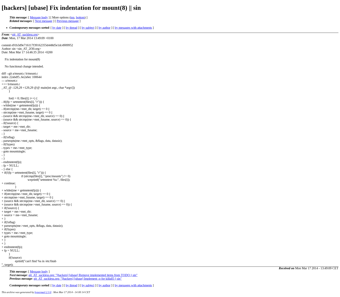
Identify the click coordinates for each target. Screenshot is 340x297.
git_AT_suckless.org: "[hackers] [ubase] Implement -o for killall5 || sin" (78, 278)
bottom (80, 17)
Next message (43, 21)
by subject (88, 27)
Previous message (68, 21)
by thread (71, 27)
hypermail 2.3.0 (43, 292)
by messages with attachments (133, 27)
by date (56, 27)
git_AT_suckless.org (25, 34)
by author (104, 27)
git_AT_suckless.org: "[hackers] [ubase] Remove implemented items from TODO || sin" (83, 275)
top (72, 17)
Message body (39, 17)
